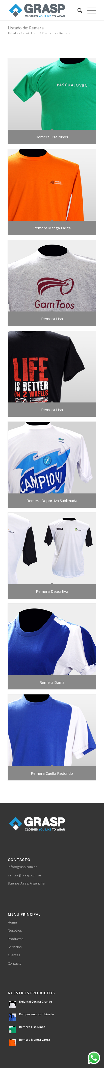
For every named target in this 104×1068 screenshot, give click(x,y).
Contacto (14, 963)
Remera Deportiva (52, 591)
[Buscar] (77, 10)
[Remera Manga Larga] (52, 184)
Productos (15, 938)
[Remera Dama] (52, 639)
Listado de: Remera (26, 28)
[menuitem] (77, 10)
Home (12, 922)
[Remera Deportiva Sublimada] (52, 457)
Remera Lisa (52, 318)
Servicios (15, 947)
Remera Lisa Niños (52, 136)
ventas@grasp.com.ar (24, 875)
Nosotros (15, 930)
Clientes (14, 955)
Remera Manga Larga (52, 227)
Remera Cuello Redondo (52, 773)
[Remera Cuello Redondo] (52, 730)
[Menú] (89, 10)
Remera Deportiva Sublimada (52, 500)
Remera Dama (51, 682)
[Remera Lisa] (52, 275)
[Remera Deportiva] (52, 548)
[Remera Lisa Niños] (52, 94)
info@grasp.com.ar (22, 866)
